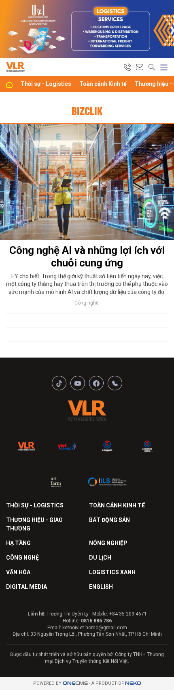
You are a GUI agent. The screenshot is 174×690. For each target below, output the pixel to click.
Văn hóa (18, 572)
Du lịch (100, 557)
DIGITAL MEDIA (26, 587)
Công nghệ (86, 303)
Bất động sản (109, 520)
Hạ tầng (18, 543)
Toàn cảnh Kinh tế (103, 84)
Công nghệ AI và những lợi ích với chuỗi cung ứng (87, 256)
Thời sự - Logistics (46, 84)
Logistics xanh (112, 572)
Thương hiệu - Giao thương (34, 524)
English (101, 587)
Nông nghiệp (108, 543)
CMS (75, 683)
